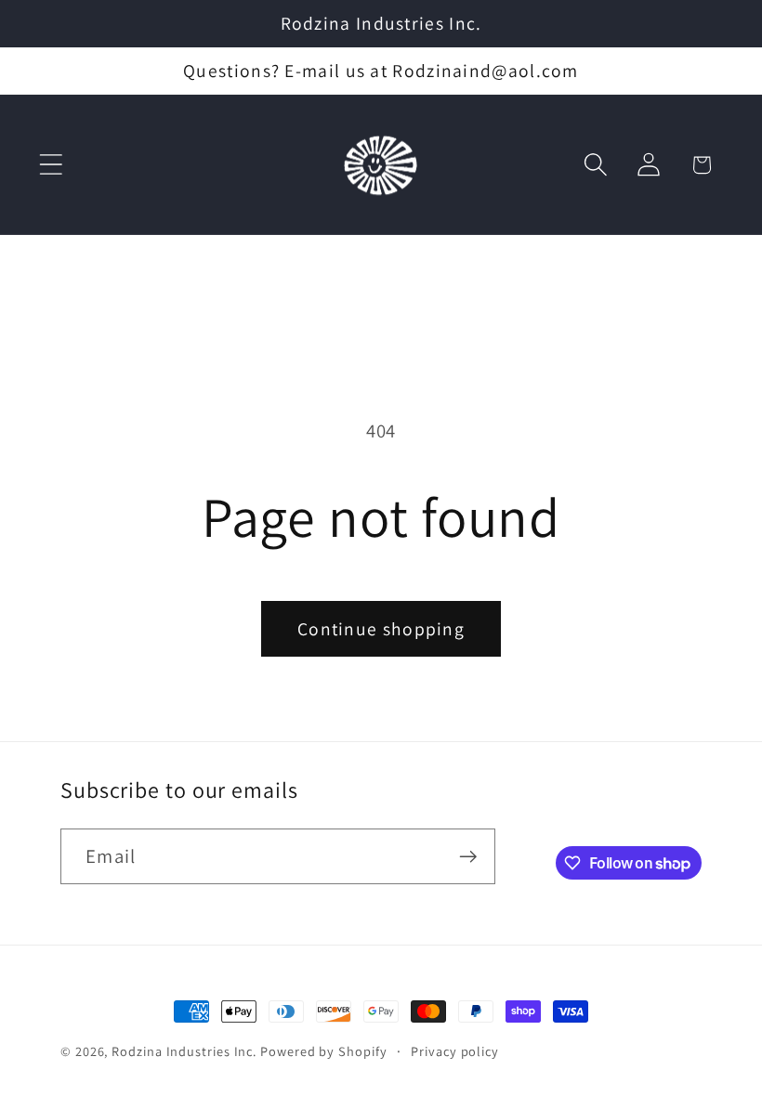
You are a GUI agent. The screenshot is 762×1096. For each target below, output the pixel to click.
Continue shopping (381, 629)
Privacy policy (455, 1051)
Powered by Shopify (323, 1051)
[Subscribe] (467, 857)
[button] (50, 164)
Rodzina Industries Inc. (184, 1051)
